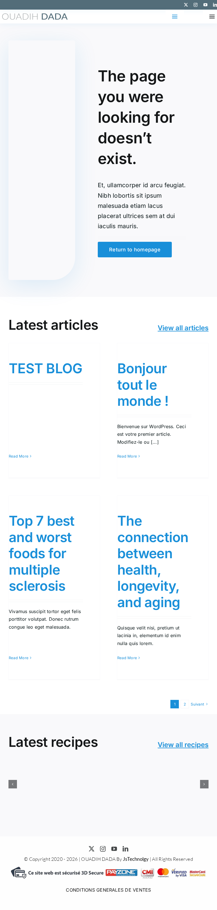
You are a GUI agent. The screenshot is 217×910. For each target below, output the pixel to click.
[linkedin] (215, 5)
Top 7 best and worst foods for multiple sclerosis (42, 553)
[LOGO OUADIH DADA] (35, 15)
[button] (12, 784)
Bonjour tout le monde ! (142, 384)
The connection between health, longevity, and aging (152, 561)
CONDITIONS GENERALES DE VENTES (108, 890)
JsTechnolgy (136, 859)
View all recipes (183, 745)
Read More (19, 456)
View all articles (183, 328)
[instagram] (196, 5)
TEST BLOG (46, 368)
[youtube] (205, 5)
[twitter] (186, 5)
